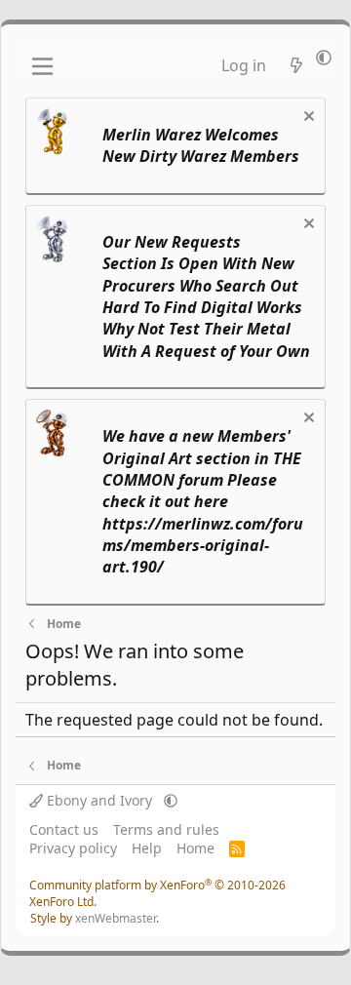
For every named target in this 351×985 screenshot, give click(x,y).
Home (195, 848)
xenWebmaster (115, 918)
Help (147, 848)
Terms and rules (166, 829)
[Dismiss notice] (306, 118)
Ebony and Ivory (99, 800)
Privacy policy (73, 848)
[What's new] (296, 65)
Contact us (63, 829)
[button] (324, 57)
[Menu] (42, 66)
